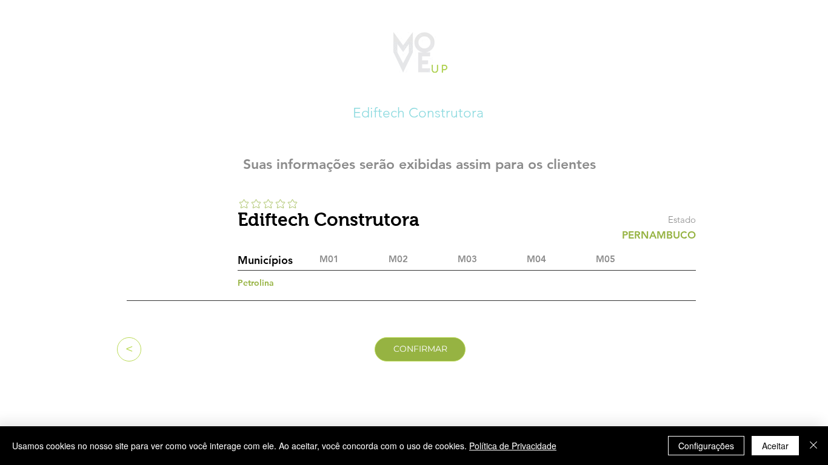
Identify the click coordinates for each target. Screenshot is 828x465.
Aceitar (775, 446)
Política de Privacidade (512, 446)
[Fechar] (813, 445)
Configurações (706, 446)
